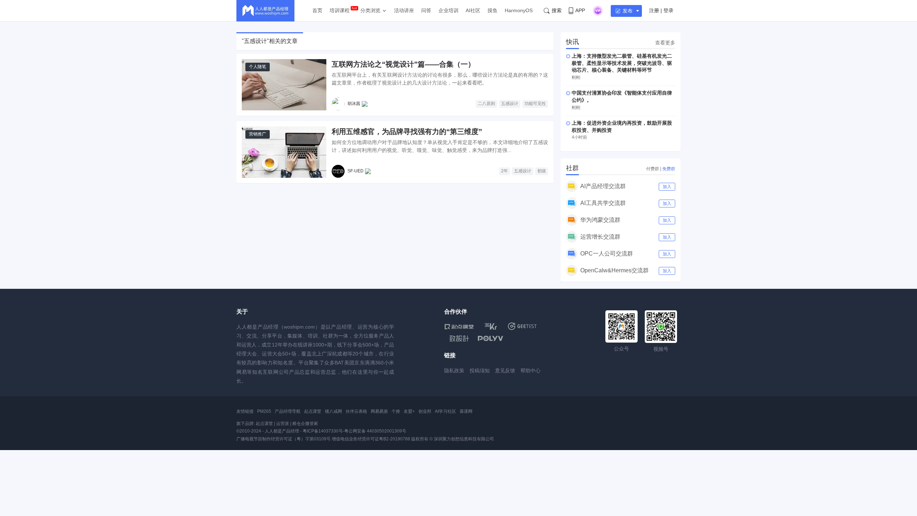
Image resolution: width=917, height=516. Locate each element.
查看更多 (665, 43)
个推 (396, 411)
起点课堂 (312, 411)
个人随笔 (257, 66)
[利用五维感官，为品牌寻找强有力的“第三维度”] (284, 152)
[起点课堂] (459, 326)
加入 (667, 186)
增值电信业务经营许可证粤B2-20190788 (371, 438)
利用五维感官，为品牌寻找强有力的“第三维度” (407, 131)
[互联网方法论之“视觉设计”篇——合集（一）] (284, 84)
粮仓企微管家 (305, 423)
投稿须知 (480, 370)
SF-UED (355, 170)
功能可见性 (535, 103)
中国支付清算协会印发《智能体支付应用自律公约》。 (622, 96)
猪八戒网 (333, 411)
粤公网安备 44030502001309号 (375, 431)
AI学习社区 (445, 411)
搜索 (557, 10)
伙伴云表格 (356, 411)
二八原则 (486, 103)
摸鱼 (493, 10)
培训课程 (340, 10)
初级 (541, 170)
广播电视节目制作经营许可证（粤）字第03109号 (283, 438)
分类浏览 (370, 10)
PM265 (264, 411)
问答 (426, 10)
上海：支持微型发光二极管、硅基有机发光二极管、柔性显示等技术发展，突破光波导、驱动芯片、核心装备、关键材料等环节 (622, 63)
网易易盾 (379, 411)
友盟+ (409, 411)
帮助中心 (530, 370)
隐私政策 (454, 370)
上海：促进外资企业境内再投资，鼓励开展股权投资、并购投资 (622, 126)
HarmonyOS (519, 10)
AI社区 (473, 10)
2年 (504, 170)
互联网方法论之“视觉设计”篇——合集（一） (403, 64)
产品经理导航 (288, 411)
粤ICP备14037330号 (323, 431)
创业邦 (424, 411)
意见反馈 (505, 370)
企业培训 (448, 10)
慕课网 (466, 411)
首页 (317, 10)
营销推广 (257, 134)
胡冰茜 (353, 103)
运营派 (282, 423)
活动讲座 (404, 10)
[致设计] (459, 338)
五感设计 (509, 103)
